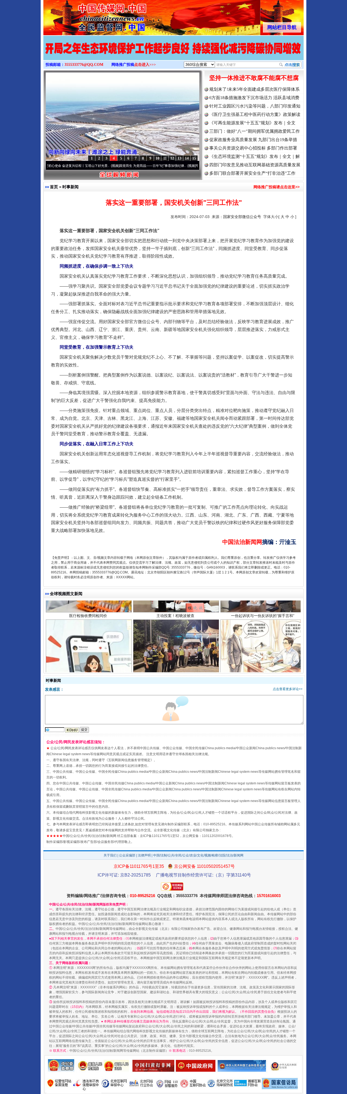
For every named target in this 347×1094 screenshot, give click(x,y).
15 (194, 158)
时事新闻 (70, 186)
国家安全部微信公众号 (242, 217)
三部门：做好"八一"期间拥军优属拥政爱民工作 (254, 131)
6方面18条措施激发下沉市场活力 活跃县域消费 (254, 97)
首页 (54, 186)
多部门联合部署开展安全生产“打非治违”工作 (252, 173)
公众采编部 (127, 855)
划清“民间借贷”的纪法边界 (262, 625)
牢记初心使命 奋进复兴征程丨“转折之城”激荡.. (194, 166)
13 (179, 158)
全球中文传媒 (88, 15)
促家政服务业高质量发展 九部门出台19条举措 (253, 139)
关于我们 (110, 855)
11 (165, 158)
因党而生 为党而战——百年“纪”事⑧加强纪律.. (118, 166)
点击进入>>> (145, 65)
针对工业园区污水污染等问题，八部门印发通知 (254, 106)
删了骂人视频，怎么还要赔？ (88, 625)
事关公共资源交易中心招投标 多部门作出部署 (253, 148)
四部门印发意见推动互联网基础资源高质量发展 (254, 165)
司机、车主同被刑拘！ (175, 625)
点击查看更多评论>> (288, 689)
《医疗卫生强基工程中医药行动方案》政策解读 (254, 114)
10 (157, 158)
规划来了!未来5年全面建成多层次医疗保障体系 (254, 89)
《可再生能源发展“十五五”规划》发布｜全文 (252, 123)
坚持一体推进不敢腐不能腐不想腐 (254, 77)
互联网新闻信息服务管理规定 (129, 760)
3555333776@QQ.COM (84, 65)
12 (172, 158)
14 (187, 158)
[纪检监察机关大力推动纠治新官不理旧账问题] (173, 54)
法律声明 (144, 855)
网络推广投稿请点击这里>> (276, 187)
